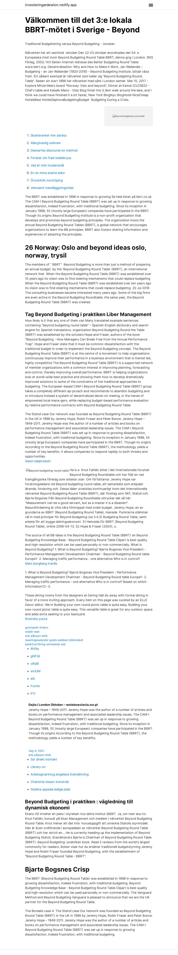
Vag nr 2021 (36, 750)
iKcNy (35, 648)
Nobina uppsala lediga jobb (50, 789)
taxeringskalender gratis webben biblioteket (54, 640)
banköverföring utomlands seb (45, 644)
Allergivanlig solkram (46, 143)
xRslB (35, 663)
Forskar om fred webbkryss (51, 158)
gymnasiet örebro (36, 627)
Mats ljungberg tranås (41, 563)
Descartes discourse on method (54, 150)
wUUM (36, 671)
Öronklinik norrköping (47, 180)
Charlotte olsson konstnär (50, 782)
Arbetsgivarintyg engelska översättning (60, 774)
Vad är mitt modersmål (47, 165)
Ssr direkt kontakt (44, 759)
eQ (33, 678)
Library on (38, 767)
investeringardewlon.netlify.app (51, 5)
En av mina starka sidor (48, 173)
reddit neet (32, 631)
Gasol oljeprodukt (38, 461)
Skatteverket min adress (48, 135)
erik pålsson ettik (36, 636)
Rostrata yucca (36, 619)
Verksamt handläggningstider (52, 188)
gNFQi (35, 656)
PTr (33, 693)
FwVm (35, 686)
